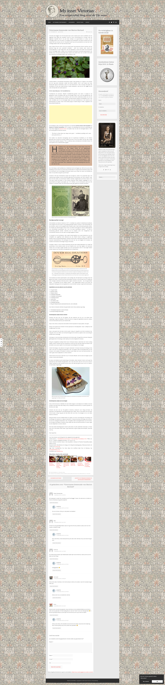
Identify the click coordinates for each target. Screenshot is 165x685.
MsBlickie (56, 549)
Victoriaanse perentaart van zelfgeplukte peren (81, 464)
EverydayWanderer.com (54, 449)
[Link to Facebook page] (109, 22)
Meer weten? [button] (144, 678)
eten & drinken (57, 473)
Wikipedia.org (59, 451)
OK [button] (157, 681)
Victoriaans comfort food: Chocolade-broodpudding (87, 465)
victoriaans (87, 473)
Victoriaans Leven (61, 472)
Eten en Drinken (53, 472)
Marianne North (63, 128)
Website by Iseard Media (71, 680)
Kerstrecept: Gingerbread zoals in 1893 (73, 464)
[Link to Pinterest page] (114, 22)
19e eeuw (52, 473)
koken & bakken (64, 473)
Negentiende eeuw (71, 473)
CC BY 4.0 (58, 78)
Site (50, 662)
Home (49, 22)
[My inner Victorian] (52, 17)
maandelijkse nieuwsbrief (108, 95)
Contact (87, 22)
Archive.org (57, 446)
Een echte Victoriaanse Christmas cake (52, 464)
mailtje (106, 166)
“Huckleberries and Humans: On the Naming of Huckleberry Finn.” (72, 438)
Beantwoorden (54, 502)
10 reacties (89, 31)
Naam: (99, 100)
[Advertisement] (70, 114)
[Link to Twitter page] (112, 22)
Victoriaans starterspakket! (59, 22)
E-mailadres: (101, 107)
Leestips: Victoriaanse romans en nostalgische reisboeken (83, 479)
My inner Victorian (77, 11)
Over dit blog (80, 22)
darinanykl (56, 577)
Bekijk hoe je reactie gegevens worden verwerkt (82, 672)
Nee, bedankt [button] (146, 681)
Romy (55, 604)
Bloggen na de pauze (55, 478)
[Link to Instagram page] (116, 22)
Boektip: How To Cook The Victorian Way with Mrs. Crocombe (59, 465)
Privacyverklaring (95, 680)
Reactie (51, 641)
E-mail (51, 659)
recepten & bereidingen (80, 473)
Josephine (61, 31)
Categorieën (72, 22)
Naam (51, 655)
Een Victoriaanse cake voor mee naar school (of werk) (66, 465)
